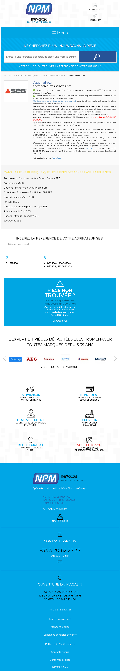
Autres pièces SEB (14, 183)
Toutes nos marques (60, 619)
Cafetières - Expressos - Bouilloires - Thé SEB (28, 192)
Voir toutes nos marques (60, 367)
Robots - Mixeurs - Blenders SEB (21, 216)
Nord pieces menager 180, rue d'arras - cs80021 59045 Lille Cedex (59, 499)
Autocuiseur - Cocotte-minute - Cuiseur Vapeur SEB (32, 178)
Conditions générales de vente (60, 634)
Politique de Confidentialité (60, 644)
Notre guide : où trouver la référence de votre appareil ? (60, 66)
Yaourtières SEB (12, 220)
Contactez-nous (60, 652)
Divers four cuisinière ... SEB (19, 197)
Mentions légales (60, 627)
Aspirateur (56, 158)
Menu (62, 32)
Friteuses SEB (11, 201)
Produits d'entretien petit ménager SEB (26, 206)
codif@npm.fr (90, 148)
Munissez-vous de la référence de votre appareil (54, 101)
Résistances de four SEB (17, 211)
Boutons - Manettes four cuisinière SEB (25, 187)
